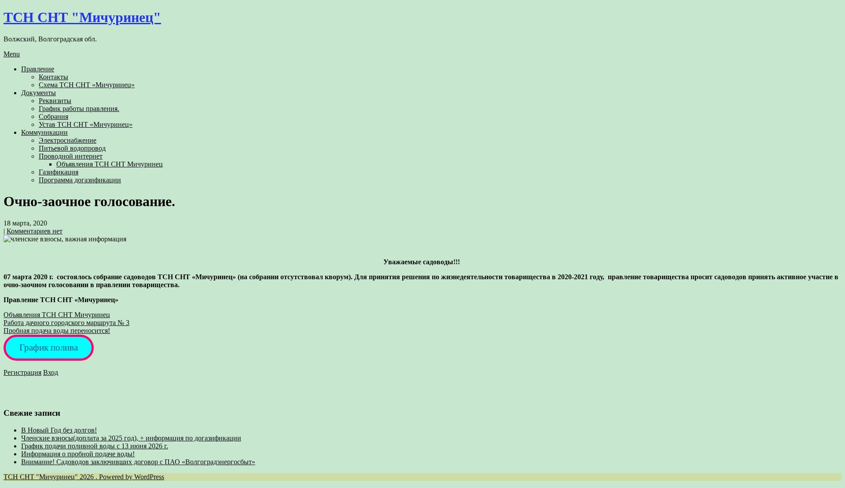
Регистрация (22, 372)
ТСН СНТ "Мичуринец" (82, 17)
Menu (12, 54)
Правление (37, 69)
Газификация (58, 172)
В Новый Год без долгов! (59, 430)
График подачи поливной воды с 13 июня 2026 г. (94, 446)
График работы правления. (79, 108)
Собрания (53, 116)
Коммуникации (44, 132)
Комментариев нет (34, 231)
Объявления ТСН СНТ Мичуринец (109, 164)
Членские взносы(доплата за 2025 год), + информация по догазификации (131, 438)
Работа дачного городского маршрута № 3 (66, 322)
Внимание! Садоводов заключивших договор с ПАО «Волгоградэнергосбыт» (138, 462)
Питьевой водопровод (72, 148)
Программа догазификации (80, 180)
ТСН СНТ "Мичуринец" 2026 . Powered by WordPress (84, 477)
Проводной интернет (71, 156)
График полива (48, 347)
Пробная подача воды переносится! (57, 330)
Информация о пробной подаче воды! (78, 454)
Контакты (53, 77)
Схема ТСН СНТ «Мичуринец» (87, 85)
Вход (50, 372)
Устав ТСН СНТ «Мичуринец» (85, 124)
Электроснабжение (67, 140)
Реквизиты (55, 100)
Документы (38, 92)
